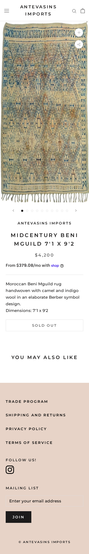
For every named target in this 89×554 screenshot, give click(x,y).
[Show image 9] (62, 211)
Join (18, 517)
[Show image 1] (22, 211)
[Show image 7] (52, 211)
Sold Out (44, 325)
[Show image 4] (37, 211)
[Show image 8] (57, 211)
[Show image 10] (67, 211)
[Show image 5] (42, 211)
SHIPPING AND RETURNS (36, 415)
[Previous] (13, 210)
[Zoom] (79, 32)
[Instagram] (10, 470)
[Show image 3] (32, 211)
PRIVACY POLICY (26, 429)
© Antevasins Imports (45, 542)
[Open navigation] (6, 11)
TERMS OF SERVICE (29, 442)
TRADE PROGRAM (27, 401)
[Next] (76, 210)
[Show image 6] (47, 211)
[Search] (74, 11)
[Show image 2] (27, 211)
